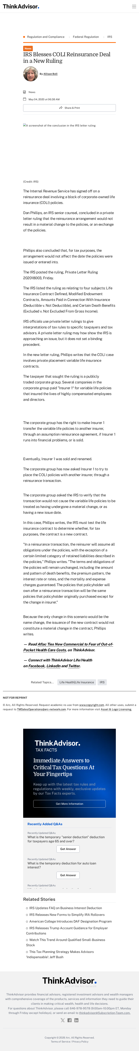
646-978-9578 (80, 1008)
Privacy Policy (80, 1041)
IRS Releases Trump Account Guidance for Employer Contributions (67, 930)
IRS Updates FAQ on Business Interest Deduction (65, 908)
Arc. (68, 1037)
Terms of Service (60, 1041)
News (28, 48)
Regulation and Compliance (46, 37)
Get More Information (69, 803)
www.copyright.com (91, 704)
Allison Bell (50, 73)
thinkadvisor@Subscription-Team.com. (104, 1013)
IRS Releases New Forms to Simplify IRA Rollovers (67, 915)
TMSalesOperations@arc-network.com (41, 709)
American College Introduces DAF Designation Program (70, 921)
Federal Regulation (86, 37)
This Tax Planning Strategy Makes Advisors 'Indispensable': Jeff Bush (60, 954)
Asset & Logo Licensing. (116, 709)
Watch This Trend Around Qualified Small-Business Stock (65, 942)
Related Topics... (42, 682)
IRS (109, 37)
